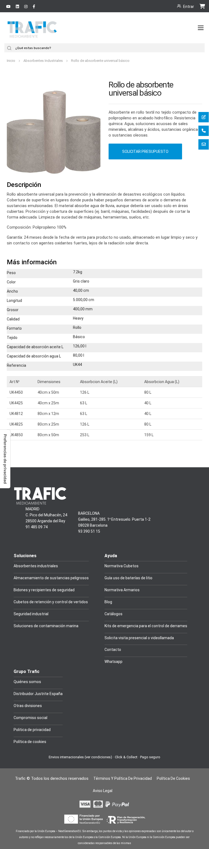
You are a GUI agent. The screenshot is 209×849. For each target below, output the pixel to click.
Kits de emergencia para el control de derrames (145, 626)
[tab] (104, 185)
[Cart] (202, 6)
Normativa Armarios (122, 590)
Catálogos (113, 614)
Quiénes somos (27, 682)
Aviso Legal (102, 791)
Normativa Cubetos (121, 566)
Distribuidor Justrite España (38, 694)
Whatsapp (113, 661)
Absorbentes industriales (36, 566)
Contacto (112, 649)
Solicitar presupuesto (145, 151)
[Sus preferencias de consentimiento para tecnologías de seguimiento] (5, 459)
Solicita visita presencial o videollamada (139, 638)
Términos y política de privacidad (122, 778)
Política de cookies (30, 741)
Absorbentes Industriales (43, 61)
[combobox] (109, 47)
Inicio (11, 61)
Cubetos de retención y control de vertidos (51, 602)
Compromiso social (30, 717)
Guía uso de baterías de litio (128, 578)
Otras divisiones (28, 706)
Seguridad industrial (31, 614)
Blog (108, 602)
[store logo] (32, 36)
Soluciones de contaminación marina (46, 626)
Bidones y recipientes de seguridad (44, 590)
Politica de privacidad (32, 729)
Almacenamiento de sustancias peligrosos (51, 578)
